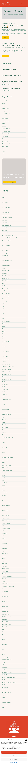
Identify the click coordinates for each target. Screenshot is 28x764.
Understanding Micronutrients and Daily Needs (12, 81)
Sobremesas (4, 23)
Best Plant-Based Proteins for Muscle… (12, 75)
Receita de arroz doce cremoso (11, 45)
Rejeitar (14, 755)
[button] (26, 740)
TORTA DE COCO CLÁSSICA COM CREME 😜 (12, 26)
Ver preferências (14, 759)
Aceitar (14, 752)
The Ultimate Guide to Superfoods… (11, 88)
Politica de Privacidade (14, 762)
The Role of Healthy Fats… (9, 69)
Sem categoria (4, 43)
